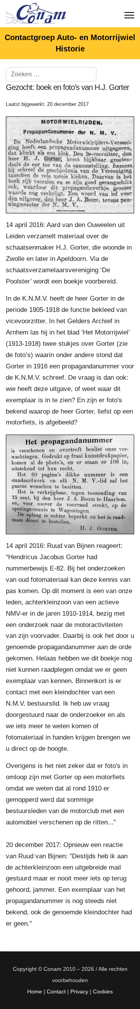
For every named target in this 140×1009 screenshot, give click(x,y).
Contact (56, 991)
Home (34, 991)
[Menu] (129, 13)
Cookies (103, 991)
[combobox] (51, 74)
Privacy (79, 991)
